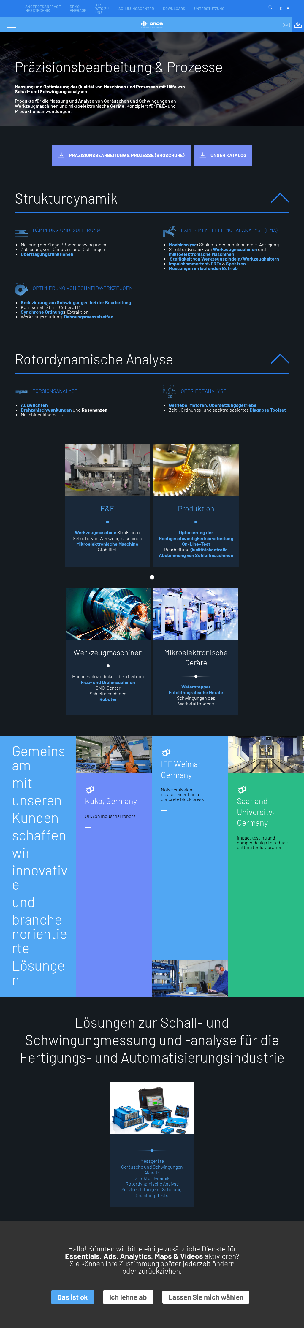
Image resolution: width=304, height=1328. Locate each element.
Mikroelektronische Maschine (107, 544)
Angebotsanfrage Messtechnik (43, 8)
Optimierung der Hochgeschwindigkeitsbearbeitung (196, 535)
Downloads (174, 8)
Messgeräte (152, 1161)
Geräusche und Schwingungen (152, 1167)
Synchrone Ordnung (42, 312)
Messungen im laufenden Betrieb (203, 268)
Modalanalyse (183, 244)
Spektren (236, 263)
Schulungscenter (136, 8)
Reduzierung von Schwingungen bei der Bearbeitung (76, 302)
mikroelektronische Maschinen (201, 254)
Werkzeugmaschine (95, 532)
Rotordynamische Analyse (152, 1183)
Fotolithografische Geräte (196, 692)
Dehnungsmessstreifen (88, 316)
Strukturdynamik (152, 1178)
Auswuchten (34, 405)
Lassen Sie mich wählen (205, 1297)
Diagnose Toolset (268, 409)
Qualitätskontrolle (209, 549)
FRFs (216, 263)
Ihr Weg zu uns (102, 8)
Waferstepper (195, 686)
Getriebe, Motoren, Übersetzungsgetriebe (212, 405)
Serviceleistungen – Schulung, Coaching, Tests (152, 1192)
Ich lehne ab (128, 1297)
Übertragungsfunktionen (47, 254)
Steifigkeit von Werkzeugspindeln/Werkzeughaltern (224, 258)
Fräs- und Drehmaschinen (108, 682)
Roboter (108, 699)
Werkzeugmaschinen (235, 249)
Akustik (152, 1172)
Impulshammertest (189, 263)
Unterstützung (209, 8)
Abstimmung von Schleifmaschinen (196, 555)
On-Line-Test (196, 544)
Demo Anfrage (78, 8)
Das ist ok (72, 1297)
